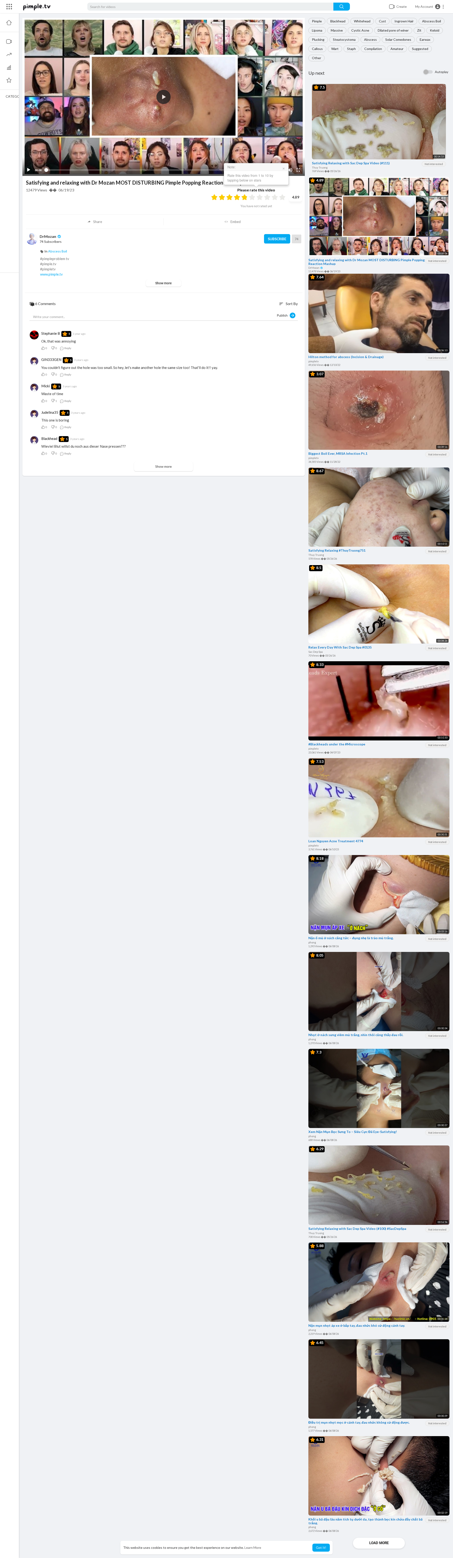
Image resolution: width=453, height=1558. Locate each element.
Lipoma (317, 30)
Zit (419, 30)
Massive (337, 30)
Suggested (420, 49)
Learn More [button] (252, 1548)
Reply (67, 348)
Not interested (434, 163)
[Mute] (290, 170)
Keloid (434, 30)
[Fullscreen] (298, 170)
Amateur (396, 49)
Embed (235, 221)
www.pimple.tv (51, 274)
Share (97, 221)
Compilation (373, 49)
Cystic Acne (360, 30)
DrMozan (314, 267)
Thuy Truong (319, 167)
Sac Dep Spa (315, 651)
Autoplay (441, 72)
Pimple (317, 21)
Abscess (370, 39)
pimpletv (313, 361)
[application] (163, 97)
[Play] (28, 170)
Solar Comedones (398, 39)
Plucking (318, 39)
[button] (429, 6)
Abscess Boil (431, 21)
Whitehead (362, 21)
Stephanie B (50, 333)
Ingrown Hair (404, 21)
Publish (283, 315)
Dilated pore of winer (393, 30)
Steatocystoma (344, 39)
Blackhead (337, 21)
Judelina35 (49, 412)
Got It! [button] (321, 1548)
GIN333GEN (51, 359)
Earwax (425, 39)
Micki (45, 386)
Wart (335, 49)
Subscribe (277, 239)
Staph (351, 49)
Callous (317, 49)
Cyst (382, 21)
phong (312, 942)
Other (316, 58)
